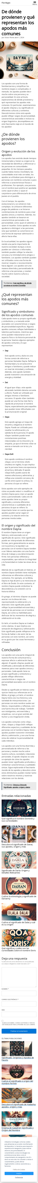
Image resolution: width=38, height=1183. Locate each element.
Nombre (5, 989)
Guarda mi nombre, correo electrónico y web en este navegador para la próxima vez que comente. (18, 1023)
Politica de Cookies (19, 1169)
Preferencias (19, 1177)
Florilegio (6, 3)
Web (3, 1010)
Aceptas (19, 1173)
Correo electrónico (10, 999)
